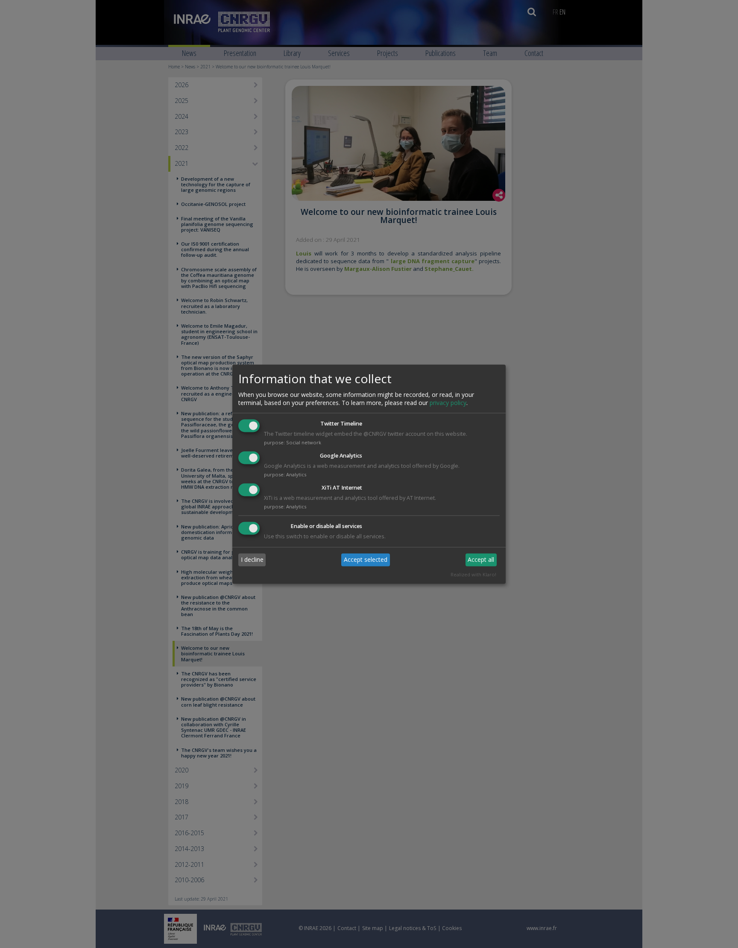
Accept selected (365, 560)
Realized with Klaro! (473, 574)
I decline (252, 560)
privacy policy (448, 403)
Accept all (481, 560)
